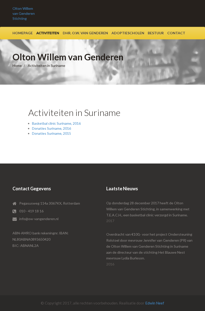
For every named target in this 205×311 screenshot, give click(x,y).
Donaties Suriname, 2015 (51, 133)
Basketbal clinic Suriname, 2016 (56, 123)
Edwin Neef (154, 303)
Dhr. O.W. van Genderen (85, 33)
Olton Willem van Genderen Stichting (23, 13)
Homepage (22, 33)
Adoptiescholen (128, 33)
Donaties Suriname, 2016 (51, 128)
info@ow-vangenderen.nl (38, 219)
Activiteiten (47, 33)
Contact (176, 33)
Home (17, 65)
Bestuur (156, 33)
